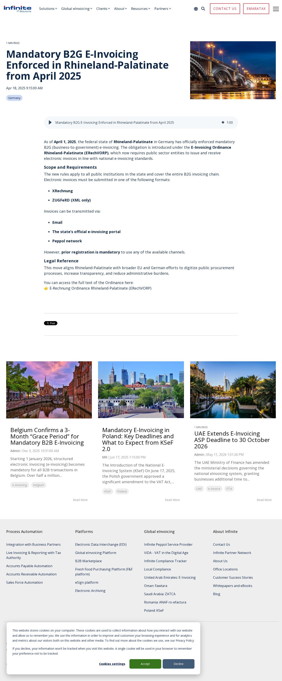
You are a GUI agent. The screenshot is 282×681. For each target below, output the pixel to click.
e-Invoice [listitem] (214, 489)
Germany (14, 98)
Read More (80, 500)
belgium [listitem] (38, 485)
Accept (145, 664)
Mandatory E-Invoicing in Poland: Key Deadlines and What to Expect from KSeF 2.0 (138, 439)
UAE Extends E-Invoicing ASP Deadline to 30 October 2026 (232, 439)
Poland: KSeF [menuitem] (154, 610)
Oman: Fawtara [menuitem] (155, 585)
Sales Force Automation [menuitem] (24, 582)
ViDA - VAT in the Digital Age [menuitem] (166, 552)
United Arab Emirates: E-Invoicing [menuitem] (170, 577)
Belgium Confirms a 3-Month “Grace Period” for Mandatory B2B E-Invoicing (47, 436)
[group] (141, 122)
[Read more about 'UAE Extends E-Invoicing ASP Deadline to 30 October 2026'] (233, 389)
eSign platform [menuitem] (86, 582)
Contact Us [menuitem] (221, 544)
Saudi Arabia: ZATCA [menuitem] (159, 594)
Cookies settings (112, 664)
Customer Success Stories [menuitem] (233, 577)
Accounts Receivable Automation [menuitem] (31, 574)
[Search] (203, 8)
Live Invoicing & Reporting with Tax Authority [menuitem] (34, 555)
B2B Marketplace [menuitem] (88, 561)
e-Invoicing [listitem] (19, 485)
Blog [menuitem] (216, 594)
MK (104, 457)
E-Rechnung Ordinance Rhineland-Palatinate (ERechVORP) (100, 288)
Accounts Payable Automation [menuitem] (29, 566)
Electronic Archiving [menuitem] (90, 590)
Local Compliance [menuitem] (157, 569)
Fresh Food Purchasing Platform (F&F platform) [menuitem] (104, 571)
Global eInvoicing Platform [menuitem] (95, 552)
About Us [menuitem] (220, 561)
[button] (276, 9)
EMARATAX (256, 8)
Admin (15, 451)
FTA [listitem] (229, 489)
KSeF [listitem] (107, 491)
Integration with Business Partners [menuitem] (33, 544)
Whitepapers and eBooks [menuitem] (232, 585)
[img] (223, 122)
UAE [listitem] (199, 489)
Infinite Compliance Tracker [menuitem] (165, 561)
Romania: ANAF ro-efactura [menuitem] (165, 602)
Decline (179, 664)
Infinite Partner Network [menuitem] (232, 552)
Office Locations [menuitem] (225, 569)
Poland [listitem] (122, 491)
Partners (161, 8)
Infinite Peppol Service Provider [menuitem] (168, 544)
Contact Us (225, 8)
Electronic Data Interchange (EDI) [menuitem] (101, 544)
